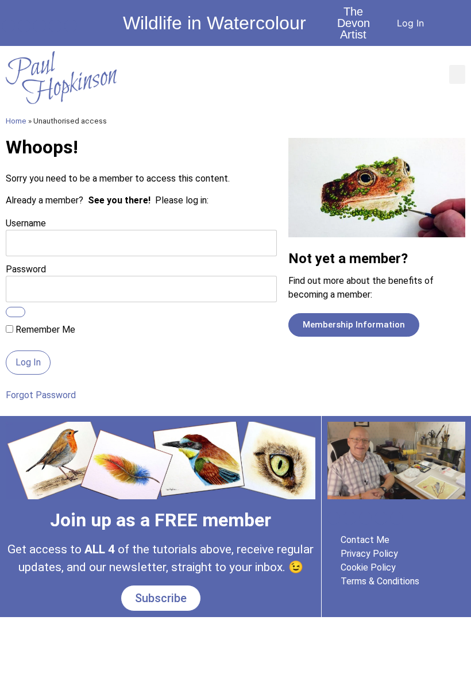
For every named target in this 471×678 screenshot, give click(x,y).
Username (26, 222)
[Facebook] (8, 26)
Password (26, 268)
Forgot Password (41, 395)
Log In (410, 23)
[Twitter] (55, 26)
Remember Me (44, 329)
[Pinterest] (70, 26)
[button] (457, 74)
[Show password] (15, 312)
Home (16, 120)
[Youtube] (24, 26)
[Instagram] (39, 26)
